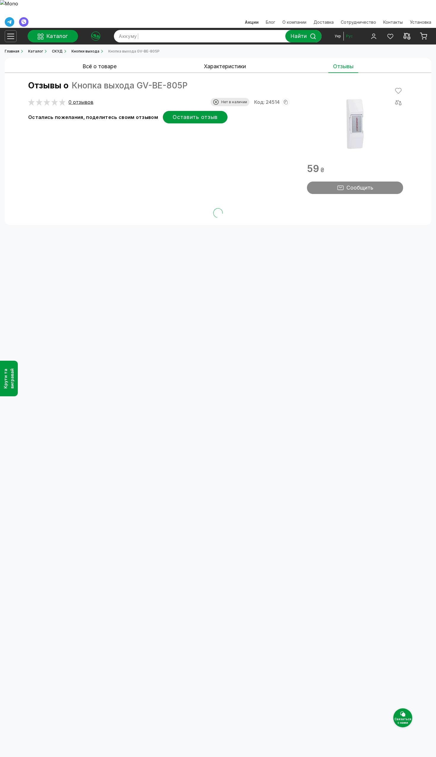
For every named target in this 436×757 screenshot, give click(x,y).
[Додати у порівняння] (398, 102)
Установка (420, 22)
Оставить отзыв (195, 117)
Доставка (324, 22)
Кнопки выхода (85, 51)
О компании (294, 22)
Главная (12, 51)
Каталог (35, 51)
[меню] (11, 36)
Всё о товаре (99, 66)
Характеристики (225, 66)
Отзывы (343, 66)
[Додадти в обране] (398, 91)
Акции (252, 22)
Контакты (393, 22)
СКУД (57, 51)
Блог (270, 22)
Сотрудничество (358, 22)
